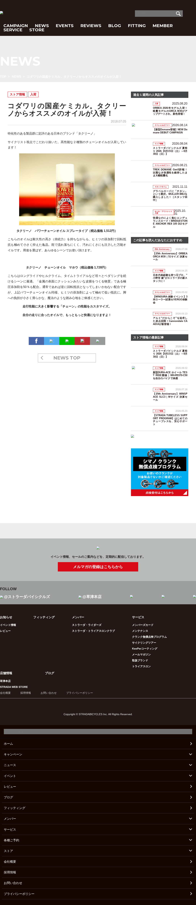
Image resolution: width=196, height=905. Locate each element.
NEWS (42, 25)
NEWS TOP (66, 358)
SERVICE (12, 29)
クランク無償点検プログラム (149, 636)
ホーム (8, 743)
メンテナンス (140, 630)
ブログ (49, 673)
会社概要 (5, 692)
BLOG (114, 25)
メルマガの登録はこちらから (98, 566)
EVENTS (65, 25)
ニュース (10, 765)
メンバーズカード (143, 624)
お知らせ (6, 617)
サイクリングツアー (144, 642)
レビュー (5, 630)
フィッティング (44, 617)
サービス (10, 829)
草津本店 (5, 681)
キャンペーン (13, 754)
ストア (8, 851)
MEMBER (163, 25)
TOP (3, 76)
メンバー (10, 818)
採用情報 (25, 692)
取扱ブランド (140, 660)
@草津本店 (92, 597)
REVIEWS (90, 25)
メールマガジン (141, 654)
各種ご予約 (11, 840)
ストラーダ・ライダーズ (86, 624)
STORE (36, 29)
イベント (10, 776)
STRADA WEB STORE (14, 686)
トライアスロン (141, 666)
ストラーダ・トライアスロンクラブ (93, 630)
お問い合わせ (49, 692)
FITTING (137, 25)
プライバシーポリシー (79, 692)
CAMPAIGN (15, 25)
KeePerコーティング (144, 648)
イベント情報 (8, 624)
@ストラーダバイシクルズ (27, 597)
